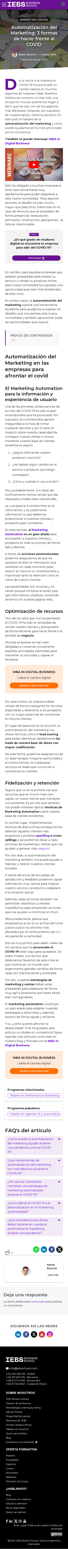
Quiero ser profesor (16, 1433)
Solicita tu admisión (16, 1503)
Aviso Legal (19, 1525)
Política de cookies (38, 1525)
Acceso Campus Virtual (18, 1424)
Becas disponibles (15, 1508)
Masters (10, 1455)
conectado (38, 1301)
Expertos (11, 1464)
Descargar (35, 257)
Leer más (53, 1274)
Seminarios (12, 1472)
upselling (42, 835)
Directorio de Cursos (17, 1481)
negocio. (44, 848)
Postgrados (12, 1460)
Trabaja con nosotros (17, 1429)
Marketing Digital (34, 19)
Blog (8, 1437)
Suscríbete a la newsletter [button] (20, 1442)
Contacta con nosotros (18, 1499)
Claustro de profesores (18, 1403)
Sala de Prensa (14, 1412)
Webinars (11, 1477)
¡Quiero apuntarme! (34, 685)
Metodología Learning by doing (23, 1407)
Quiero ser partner (16, 1512)
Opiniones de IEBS (16, 1420)
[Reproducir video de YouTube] (34, 164)
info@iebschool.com (23, 1368)
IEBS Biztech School (17, 1399)
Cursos (9, 1468)
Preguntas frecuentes (18, 1416)
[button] (34, 1145)
